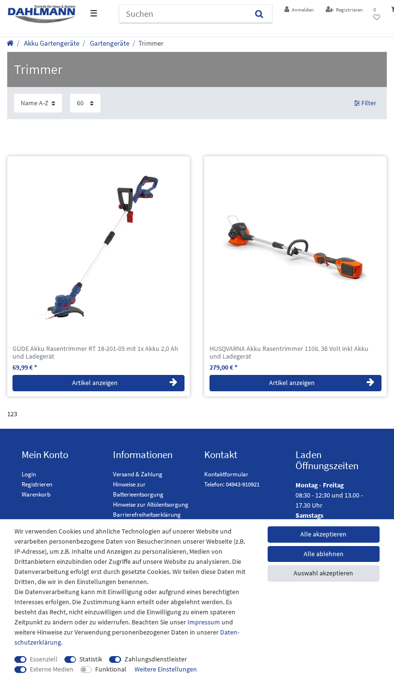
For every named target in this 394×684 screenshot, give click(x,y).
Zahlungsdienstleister (155, 659)
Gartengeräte (108, 43)
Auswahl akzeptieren (323, 573)
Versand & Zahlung (137, 474)
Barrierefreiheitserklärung (147, 514)
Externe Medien (52, 669)
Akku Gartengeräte (51, 43)
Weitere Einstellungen (166, 669)
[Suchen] (259, 14)
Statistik (90, 659)
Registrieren (37, 484)
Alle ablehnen (324, 553)
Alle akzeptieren (323, 534)
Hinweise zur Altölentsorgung (150, 504)
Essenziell (44, 659)
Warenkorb (36, 494)
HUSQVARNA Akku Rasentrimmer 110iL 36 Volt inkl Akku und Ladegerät (289, 353)
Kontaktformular (226, 474)
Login (29, 474)
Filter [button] (368, 103)
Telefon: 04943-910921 (231, 484)
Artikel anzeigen (95, 382)
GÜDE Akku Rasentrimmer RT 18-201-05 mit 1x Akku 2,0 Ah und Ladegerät (95, 353)
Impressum (203, 622)
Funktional (110, 669)
